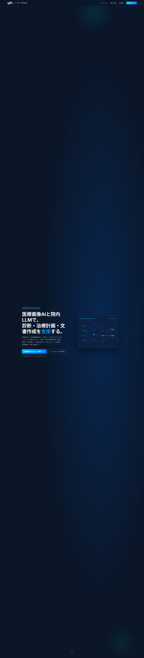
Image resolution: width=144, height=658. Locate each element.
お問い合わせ (131, 3)
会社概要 (121, 3)
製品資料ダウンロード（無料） (33, 351)
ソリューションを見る (58, 351)
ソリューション (104, 3)
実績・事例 (113, 3)
